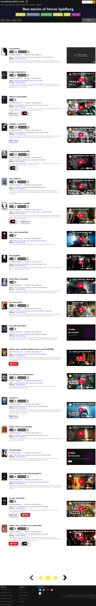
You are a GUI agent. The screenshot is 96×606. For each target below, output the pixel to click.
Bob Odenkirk (33, 187)
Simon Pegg (32, 383)
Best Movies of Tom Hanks (7, 601)
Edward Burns (18, 160)
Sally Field (17, 57)
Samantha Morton (19, 105)
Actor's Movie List (10, 5)
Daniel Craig (17, 264)
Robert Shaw (17, 406)
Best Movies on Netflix (6, 598)
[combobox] (85, 2)
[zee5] (26, 114)
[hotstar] (14, 114)
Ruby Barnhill (26, 455)
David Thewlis (35, 311)
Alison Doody (44, 534)
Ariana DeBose (27, 334)
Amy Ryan (32, 80)
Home (2, 5)
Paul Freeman (25, 435)
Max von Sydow (36, 105)
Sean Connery (18, 534)
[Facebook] (40, 590)
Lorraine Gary (26, 406)
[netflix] (14, 365)
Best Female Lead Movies (7, 595)
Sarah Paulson (25, 187)
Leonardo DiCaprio (46, 212)
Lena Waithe (33, 287)
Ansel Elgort (43, 334)
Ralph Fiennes (34, 132)
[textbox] (85, 2)
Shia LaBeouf (42, 354)
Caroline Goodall (43, 132)
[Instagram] (40, 593)
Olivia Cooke (17, 287)
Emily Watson (18, 311)
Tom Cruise (45, 105)
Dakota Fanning (18, 240)
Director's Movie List (22, 5)
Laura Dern (32, 506)
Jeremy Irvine (26, 311)
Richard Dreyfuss (43, 406)
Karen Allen (34, 354)
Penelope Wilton (45, 455)
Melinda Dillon (18, 482)
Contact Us (32, 5)
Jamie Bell (39, 383)
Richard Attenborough (42, 506)
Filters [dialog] (89, 20)
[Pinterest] (48, 590)
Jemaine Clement (35, 455)
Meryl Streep (41, 187)
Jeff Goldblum (18, 506)
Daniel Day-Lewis (26, 57)
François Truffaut (44, 482)
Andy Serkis (25, 383)
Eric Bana (32, 264)
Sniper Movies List (5, 589)
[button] (15, 55)
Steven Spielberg (20, 58)
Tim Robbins (42, 240)
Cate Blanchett (18, 354)
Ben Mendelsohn (42, 287)
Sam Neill (25, 506)
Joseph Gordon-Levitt (47, 57)
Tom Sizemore (27, 160)
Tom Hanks (17, 80)
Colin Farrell (28, 105)
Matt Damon (41, 160)
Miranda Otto (34, 240)
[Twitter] (44, 590)
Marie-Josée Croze (41, 264)
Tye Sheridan (25, 287)
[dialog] (13, 51)
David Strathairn (36, 57)
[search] (88, 2)
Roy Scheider (34, 406)
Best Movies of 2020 (6, 592)
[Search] (93, 2)
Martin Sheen (25, 212)
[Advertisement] (48, 33)
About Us (39, 5)
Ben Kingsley (26, 132)
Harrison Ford (27, 354)
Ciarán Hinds (25, 264)
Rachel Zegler (35, 334)
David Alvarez (18, 334)
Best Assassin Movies (6, 604)
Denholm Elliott (35, 534)
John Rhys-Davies (35, 435)
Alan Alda (39, 80)
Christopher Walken (34, 212)
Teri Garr (25, 482)
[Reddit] (51, 590)
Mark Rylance (25, 80)
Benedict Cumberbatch (46, 311)
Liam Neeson (17, 132)
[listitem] (20, 15)
